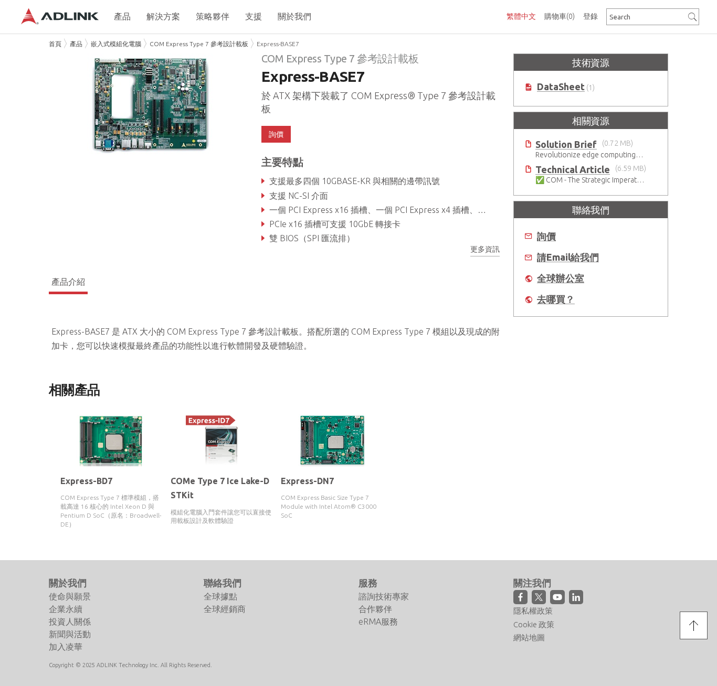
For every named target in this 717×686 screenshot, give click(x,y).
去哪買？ (556, 299)
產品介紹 (68, 281)
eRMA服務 (378, 621)
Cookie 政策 (533, 624)
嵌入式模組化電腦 (116, 43)
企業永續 (65, 609)
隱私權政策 (533, 610)
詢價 (546, 236)
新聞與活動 (70, 634)
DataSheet (561, 87)
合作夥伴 (375, 609)
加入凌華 (65, 646)
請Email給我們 (568, 257)
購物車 (559, 16)
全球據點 (220, 596)
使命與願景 (70, 596)
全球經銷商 (225, 609)
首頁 (55, 43)
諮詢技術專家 (383, 596)
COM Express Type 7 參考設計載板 (199, 43)
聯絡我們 (222, 582)
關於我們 (68, 582)
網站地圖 (529, 637)
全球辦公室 (560, 278)
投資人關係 (70, 621)
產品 (76, 43)
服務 (367, 582)
